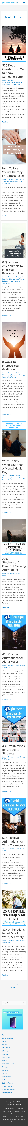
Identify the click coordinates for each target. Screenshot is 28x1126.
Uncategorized (7, 1092)
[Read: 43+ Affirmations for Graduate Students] (14, 724)
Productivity (6, 1067)
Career (18, 277)
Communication (7, 82)
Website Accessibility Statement (14, 1119)
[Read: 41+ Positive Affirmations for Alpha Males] (14, 632)
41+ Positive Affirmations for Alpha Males (12, 658)
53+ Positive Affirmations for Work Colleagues (13, 841)
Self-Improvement (8, 1086)
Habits (18, 373)
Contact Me (19, 1108)
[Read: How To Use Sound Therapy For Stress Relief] (14, 146)
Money (4, 1060)
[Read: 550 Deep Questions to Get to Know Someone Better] (14, 43)
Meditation (5, 1054)
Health (18, 476)
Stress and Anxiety (8, 181)
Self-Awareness (7, 281)
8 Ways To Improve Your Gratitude (11, 365)
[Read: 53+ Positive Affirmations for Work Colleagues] (14, 816)
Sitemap (14, 1122)
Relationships (6, 84)
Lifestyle (12, 279)
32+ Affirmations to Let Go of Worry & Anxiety (13, 933)
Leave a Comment (8, 80)
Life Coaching (6, 1048)
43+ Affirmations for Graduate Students (13, 749)
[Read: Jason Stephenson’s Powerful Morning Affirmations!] (14, 537)
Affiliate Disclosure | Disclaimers (14, 1116)
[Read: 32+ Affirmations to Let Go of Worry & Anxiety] (14, 908)
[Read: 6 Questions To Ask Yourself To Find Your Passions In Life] (14, 240)
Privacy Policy (9, 1108)
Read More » (6, 122)
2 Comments (6, 573)
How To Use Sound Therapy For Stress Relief (13, 172)
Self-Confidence (7, 1083)
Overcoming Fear (8, 1064)
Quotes (4, 1073)
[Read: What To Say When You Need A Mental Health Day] (14, 439)
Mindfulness (17, 82)
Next (14, 988)
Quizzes (5, 1070)
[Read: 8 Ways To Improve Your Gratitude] (14, 340)
